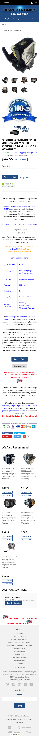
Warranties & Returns (19, 639)
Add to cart (7, 495)
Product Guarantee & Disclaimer (19, 645)
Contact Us (19, 654)
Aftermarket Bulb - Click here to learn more (19, 224)
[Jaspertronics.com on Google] (19, 685)
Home (4, 24)
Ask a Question (19, 366)
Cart (35, 3)
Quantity (6, 166)
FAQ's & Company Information (19, 642)
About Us (19, 633)
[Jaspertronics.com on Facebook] (13, 685)
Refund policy (19, 660)
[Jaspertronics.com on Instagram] (25, 685)
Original (13, 249)
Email (19, 694)
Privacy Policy (19, 651)
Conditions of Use (19, 648)
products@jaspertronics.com (13, 411)
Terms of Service (19, 657)
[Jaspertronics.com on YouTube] (31, 685)
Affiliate (19, 663)
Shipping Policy (19, 359)
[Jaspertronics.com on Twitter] (7, 685)
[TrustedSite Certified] (8, 184)
